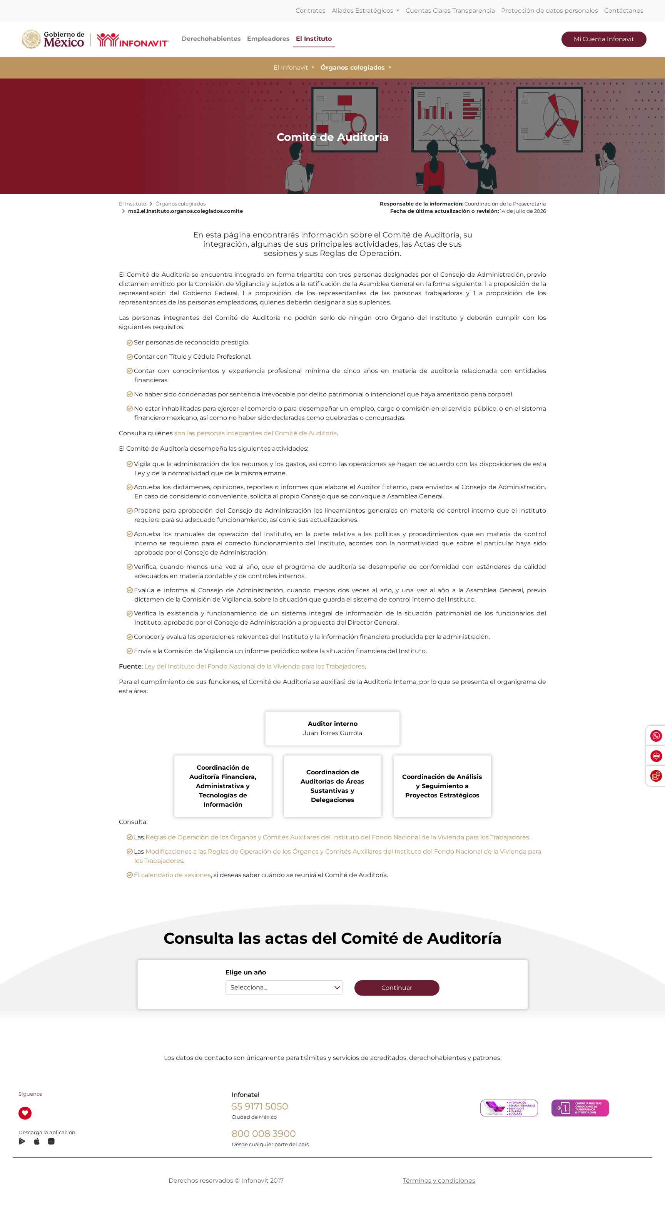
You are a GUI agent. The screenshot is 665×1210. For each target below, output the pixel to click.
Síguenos (30, 1094)
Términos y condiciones (439, 1180)
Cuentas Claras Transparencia (450, 10)
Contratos (311, 10)
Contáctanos (623, 10)
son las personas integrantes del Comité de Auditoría (255, 433)
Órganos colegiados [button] (354, 67)
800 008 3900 (264, 1133)
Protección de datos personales (549, 10)
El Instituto (314, 38)
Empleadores (268, 38)
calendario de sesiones (176, 875)
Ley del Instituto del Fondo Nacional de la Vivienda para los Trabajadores (254, 666)
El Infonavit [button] (292, 67)
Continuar (396, 987)
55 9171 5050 (260, 1106)
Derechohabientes (211, 38)
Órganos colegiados (180, 204)
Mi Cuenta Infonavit (604, 39)
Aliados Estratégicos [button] (363, 10)
